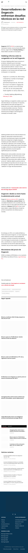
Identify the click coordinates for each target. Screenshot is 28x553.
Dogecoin (12, 6)
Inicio (2, 6)
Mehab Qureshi (7, 22)
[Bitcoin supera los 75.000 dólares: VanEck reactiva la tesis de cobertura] (14, 328)
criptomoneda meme (16, 289)
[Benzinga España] (13, 2)
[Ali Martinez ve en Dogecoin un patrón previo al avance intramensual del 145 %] (14, 368)
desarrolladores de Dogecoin (8, 291)
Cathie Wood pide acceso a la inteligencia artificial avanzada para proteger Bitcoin (12, 417)
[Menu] (2, 2)
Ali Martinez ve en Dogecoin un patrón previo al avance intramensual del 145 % (13, 377)
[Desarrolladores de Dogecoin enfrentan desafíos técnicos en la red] (14, 35)
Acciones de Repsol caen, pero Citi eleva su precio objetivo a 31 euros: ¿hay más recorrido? (13, 482)
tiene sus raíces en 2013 (12, 199)
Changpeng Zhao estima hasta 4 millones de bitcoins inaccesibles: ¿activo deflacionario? (12, 397)
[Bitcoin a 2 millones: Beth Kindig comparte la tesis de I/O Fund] (14, 308)
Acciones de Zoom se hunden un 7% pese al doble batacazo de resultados (13, 475)
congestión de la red (6, 289)
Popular (4, 426)
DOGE (12, 46)
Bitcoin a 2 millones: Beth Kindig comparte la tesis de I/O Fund (13, 317)
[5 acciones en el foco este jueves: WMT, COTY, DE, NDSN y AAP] (5, 445)
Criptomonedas (7, 6)
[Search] (26, 2)
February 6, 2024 (7, 96)
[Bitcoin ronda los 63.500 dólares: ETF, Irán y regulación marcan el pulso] (14, 348)
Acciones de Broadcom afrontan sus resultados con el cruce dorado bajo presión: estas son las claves (13, 463)
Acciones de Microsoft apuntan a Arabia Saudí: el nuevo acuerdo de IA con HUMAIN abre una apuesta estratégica (14, 470)
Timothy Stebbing (5, 293)
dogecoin (17, 291)
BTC (17, 206)
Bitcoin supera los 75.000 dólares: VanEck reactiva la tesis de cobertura (12, 337)
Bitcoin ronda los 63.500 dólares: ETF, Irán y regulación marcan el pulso (12, 357)
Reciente (10, 426)
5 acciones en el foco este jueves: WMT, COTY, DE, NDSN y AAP (17, 444)
